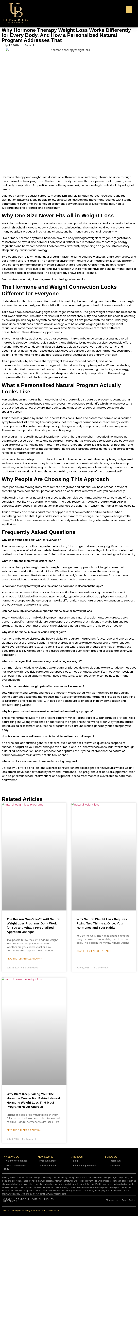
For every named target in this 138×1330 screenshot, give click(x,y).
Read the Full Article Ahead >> (24, 959)
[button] (129, 9)
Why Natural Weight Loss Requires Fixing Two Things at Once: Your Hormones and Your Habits (102, 923)
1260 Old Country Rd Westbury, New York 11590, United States (30, 1211)
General (29, 45)
